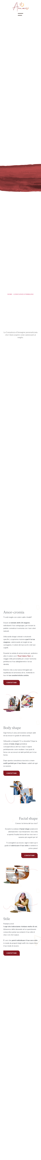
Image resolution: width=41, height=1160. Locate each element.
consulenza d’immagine (24, 294)
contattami (12, 682)
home (9, 294)
